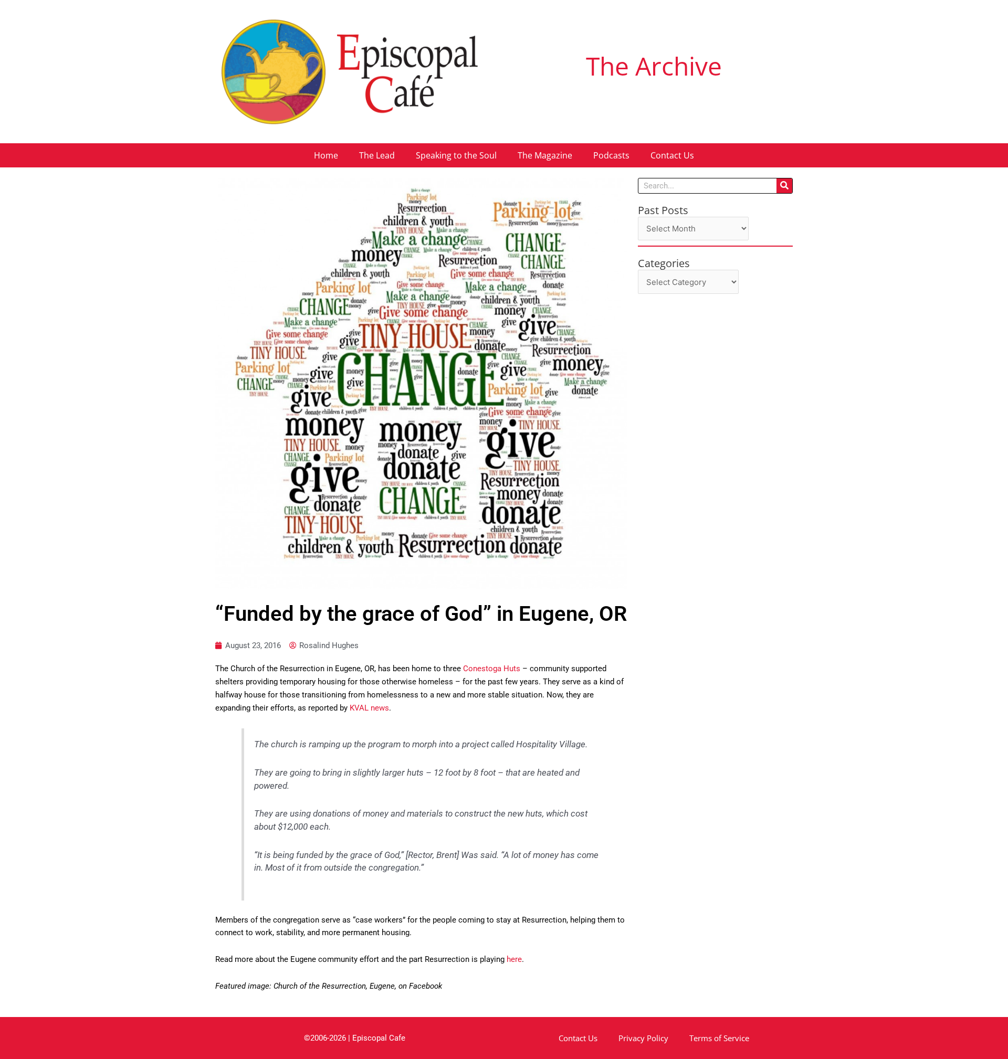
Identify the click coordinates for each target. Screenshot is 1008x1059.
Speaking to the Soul (456, 155)
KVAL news (368, 708)
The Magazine (545, 155)
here (513, 959)
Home (326, 155)
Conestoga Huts (491, 668)
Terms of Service (719, 1038)
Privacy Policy (643, 1038)
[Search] (784, 185)
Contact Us (672, 155)
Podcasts (611, 155)
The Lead (377, 155)
